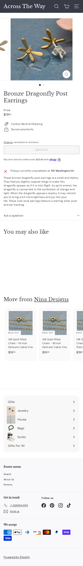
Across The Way (24, 6)
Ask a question (13, 215)
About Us (9, 479)
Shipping (8, 142)
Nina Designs (51, 299)
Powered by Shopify (17, 557)
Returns (8, 484)
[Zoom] (66, 74)
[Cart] (67, 6)
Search (7, 474)
